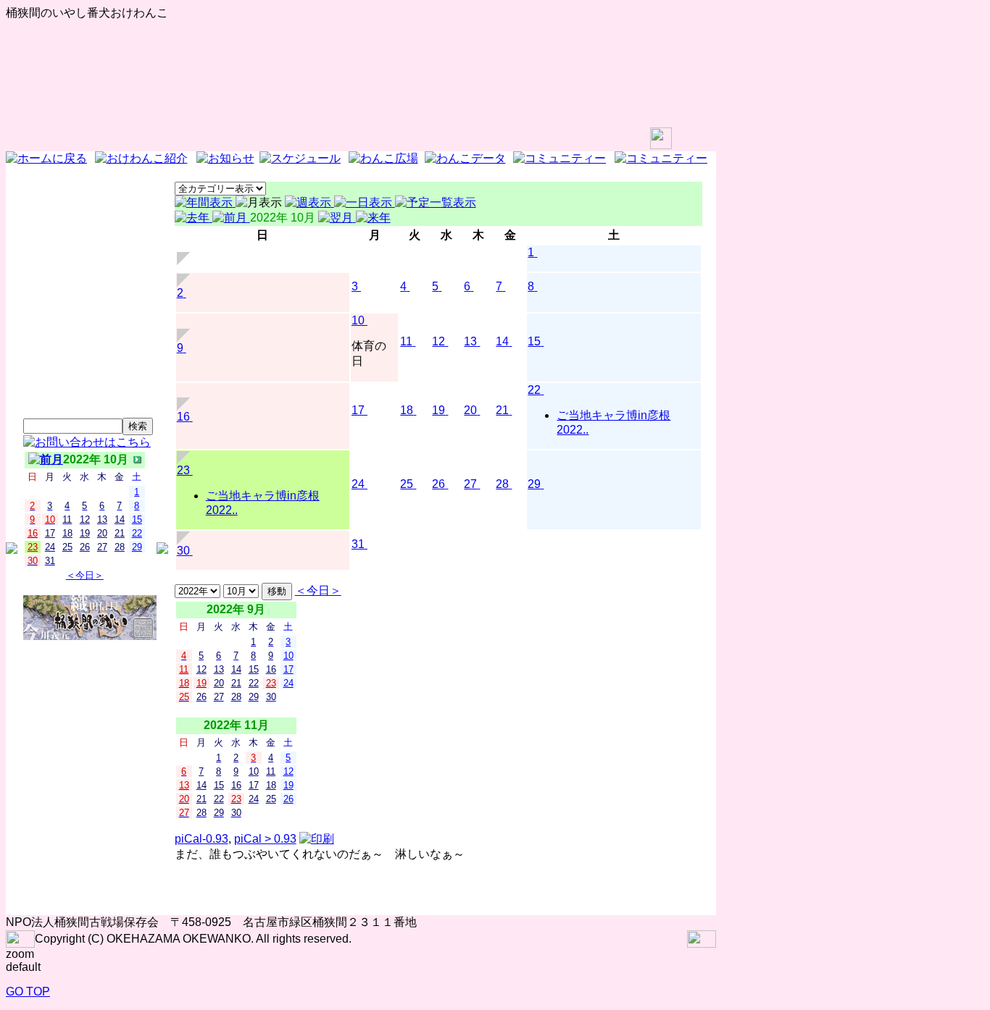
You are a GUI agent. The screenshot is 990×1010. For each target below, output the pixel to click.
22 (534, 390)
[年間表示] (205, 202)
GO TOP (28, 991)
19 (438, 410)
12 (438, 341)
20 (470, 410)
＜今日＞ (85, 575)
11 (406, 341)
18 (406, 410)
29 (534, 484)
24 (358, 484)
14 (502, 341)
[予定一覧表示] (435, 202)
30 (183, 550)
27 (470, 484)
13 (470, 341)
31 (358, 544)
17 (358, 410)
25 (406, 484)
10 (358, 320)
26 (438, 484)
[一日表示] (364, 202)
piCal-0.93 (201, 839)
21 (502, 410)
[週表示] (309, 202)
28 (502, 484)
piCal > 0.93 (265, 839)
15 (534, 341)
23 (183, 470)
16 (183, 417)
